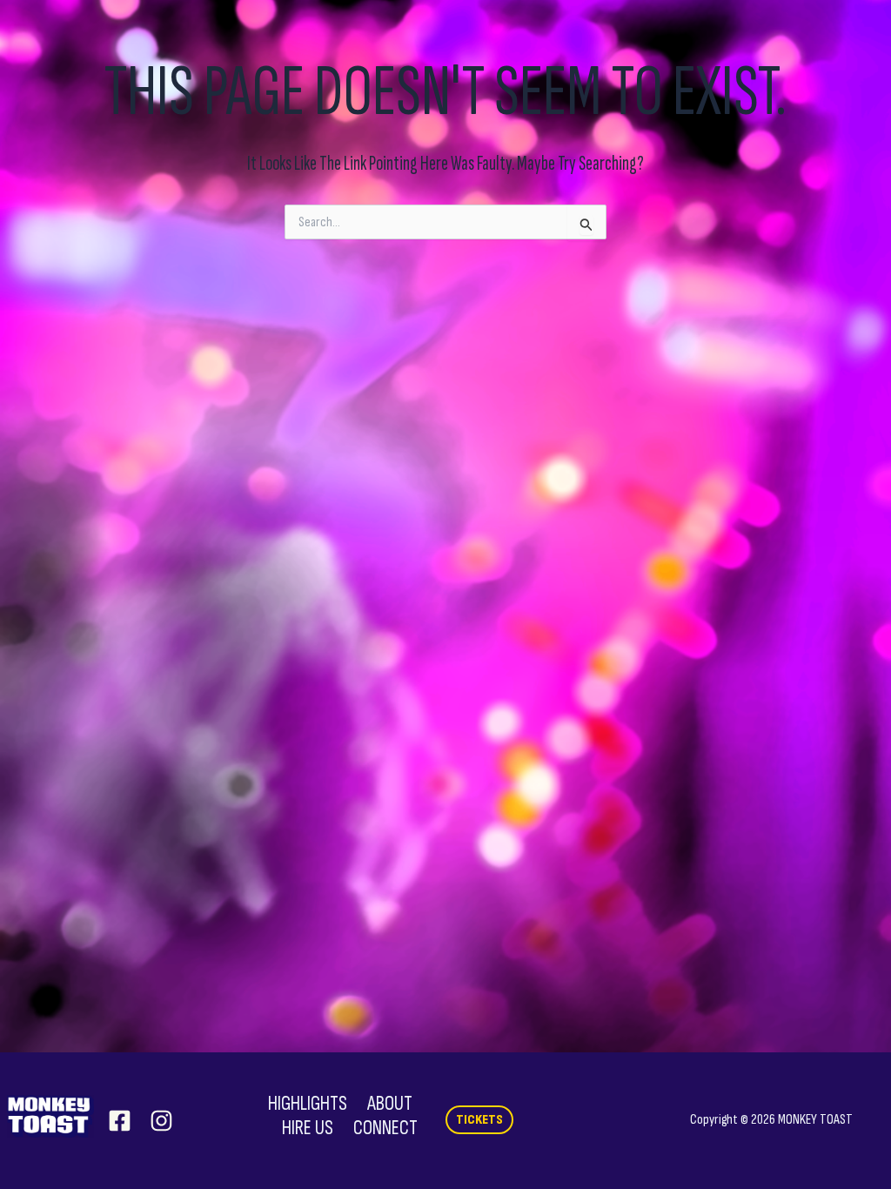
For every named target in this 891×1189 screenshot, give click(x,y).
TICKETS (479, 1120)
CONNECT (385, 1128)
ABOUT (389, 1104)
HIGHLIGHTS (307, 1104)
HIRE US (307, 1128)
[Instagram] (161, 1120)
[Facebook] (119, 1120)
